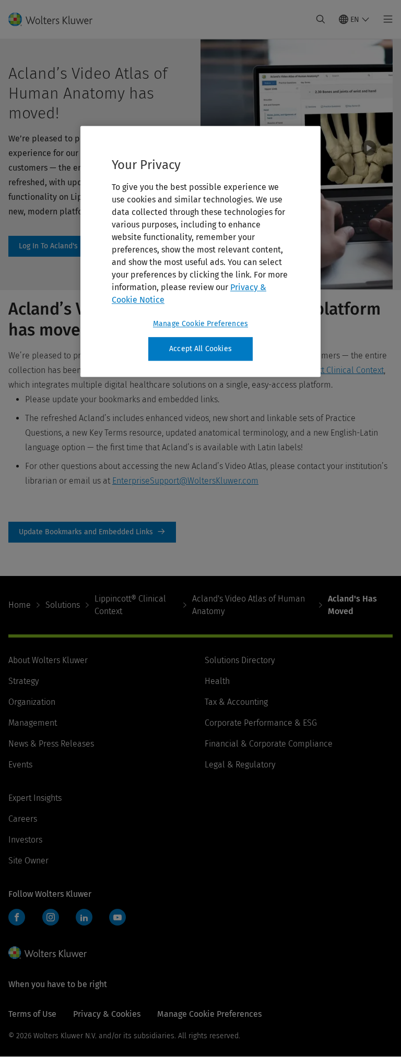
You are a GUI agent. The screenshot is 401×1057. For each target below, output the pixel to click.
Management (32, 723)
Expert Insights (35, 798)
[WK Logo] (47, 952)
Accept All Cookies (200, 348)
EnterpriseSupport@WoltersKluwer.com (185, 481)
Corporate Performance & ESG (261, 723)
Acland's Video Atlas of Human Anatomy (248, 605)
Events (20, 765)
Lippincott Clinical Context (336, 370)
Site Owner (28, 861)
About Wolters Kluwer (48, 660)
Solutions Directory (240, 660)
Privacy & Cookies (106, 1014)
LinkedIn (84, 917)
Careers (22, 819)
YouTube (117, 917)
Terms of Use (32, 1014)
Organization (31, 702)
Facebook (16, 917)
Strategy (23, 681)
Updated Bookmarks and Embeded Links (92, 532)
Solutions (62, 605)
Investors (25, 840)
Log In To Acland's (54, 246)
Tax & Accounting (236, 702)
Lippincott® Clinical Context (130, 605)
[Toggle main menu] (385, 19)
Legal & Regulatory (240, 765)
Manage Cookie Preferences (200, 323)
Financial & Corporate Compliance (269, 744)
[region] (200, 251)
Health (217, 681)
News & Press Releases (51, 744)
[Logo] (56, 19)
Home (19, 605)
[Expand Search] (320, 19)
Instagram (50, 917)
